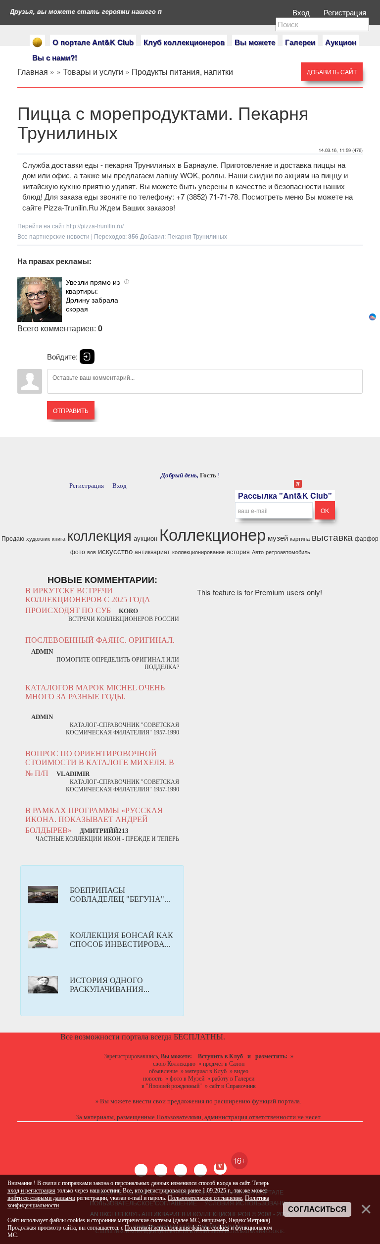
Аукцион (340, 42)
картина (300, 538)
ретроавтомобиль (288, 552)
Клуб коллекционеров (184, 42)
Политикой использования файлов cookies (177, 1227)
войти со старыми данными (41, 1197)
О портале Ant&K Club (93, 42)
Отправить (71, 410)
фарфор (367, 538)
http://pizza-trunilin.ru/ (95, 225)
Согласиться (317, 1209)
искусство (115, 551)
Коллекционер (212, 533)
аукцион (145, 538)
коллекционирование (198, 552)
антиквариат (152, 551)
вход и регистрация (31, 1190)
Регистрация (346, 12)
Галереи (300, 42)
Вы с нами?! (54, 57)
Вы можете (255, 42)
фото (77, 551)
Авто (258, 552)
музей (278, 537)
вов (91, 552)
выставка (332, 536)
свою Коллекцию (174, 1063)
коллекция (99, 535)
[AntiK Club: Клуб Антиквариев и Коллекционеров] (37, 42)
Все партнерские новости (53, 236)
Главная (32, 71)
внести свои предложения (168, 1101)
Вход (302, 12)
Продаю (12, 538)
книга (58, 538)
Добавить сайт (332, 71)
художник (38, 538)
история (238, 551)
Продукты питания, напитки (182, 71)
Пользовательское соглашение (205, 1197)
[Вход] (87, 356)
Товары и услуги (93, 71)
